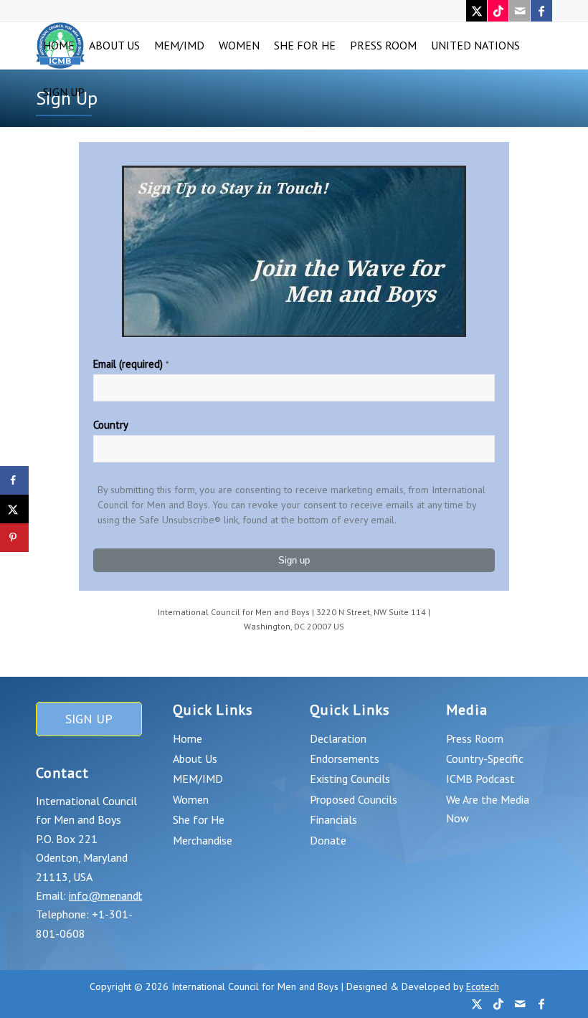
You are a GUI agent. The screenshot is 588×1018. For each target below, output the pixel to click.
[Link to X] (476, 11)
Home (187, 738)
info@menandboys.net (124, 895)
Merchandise (202, 840)
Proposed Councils (353, 799)
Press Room (474, 738)
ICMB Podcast (480, 778)
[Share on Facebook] (14, 480)
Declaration (338, 738)
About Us (195, 758)
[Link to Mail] (519, 11)
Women (191, 799)
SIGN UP (89, 718)
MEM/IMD (198, 778)
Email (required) (131, 364)
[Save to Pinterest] (14, 537)
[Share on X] (14, 509)
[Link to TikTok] (498, 11)
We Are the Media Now (487, 808)
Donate (328, 840)
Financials (333, 819)
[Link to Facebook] (541, 11)
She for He (198, 819)
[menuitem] (59, 45)
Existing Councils (350, 778)
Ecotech (482, 986)
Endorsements (344, 758)
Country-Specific (484, 758)
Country (110, 425)
